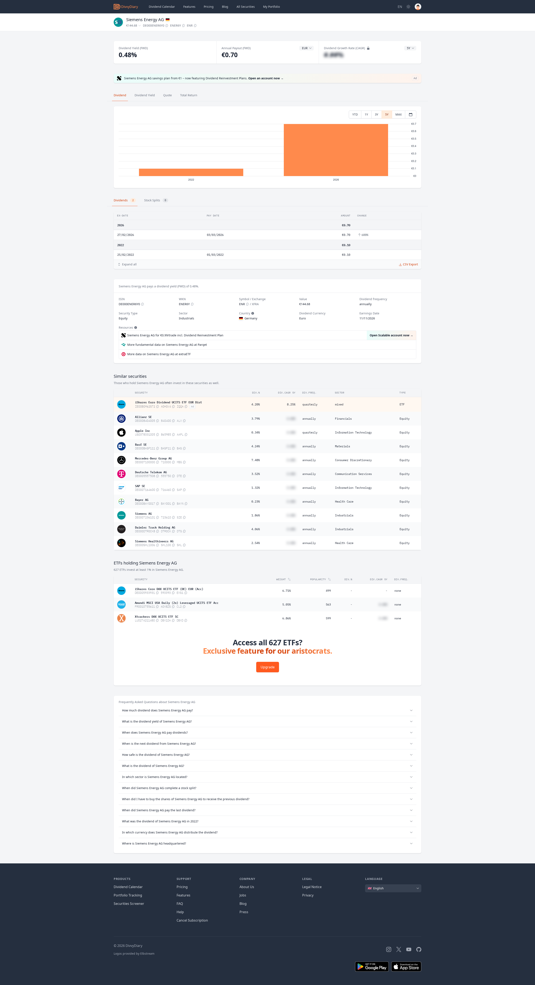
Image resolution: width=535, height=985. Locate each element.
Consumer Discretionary (353, 460)
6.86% (286, 618)
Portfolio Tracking (128, 895)
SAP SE (140, 485)
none (397, 591)
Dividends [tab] (124, 200)
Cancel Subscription (192, 920)
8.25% (291, 404)
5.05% (286, 604)
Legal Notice (312, 887)
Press (243, 912)
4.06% (255, 529)
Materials (342, 446)
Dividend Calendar (162, 7)
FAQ (180, 903)
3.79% (255, 418)
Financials (343, 418)
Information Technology (353, 432)
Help (180, 912)
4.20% (255, 404)
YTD (355, 114)
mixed (339, 404)
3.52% (255, 474)
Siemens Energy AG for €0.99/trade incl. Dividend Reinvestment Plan (175, 335)
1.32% (255, 488)
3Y (376, 114)
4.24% (255, 446)
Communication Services (353, 474)
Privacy (307, 895)
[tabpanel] (267, 147)
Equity (405, 418)
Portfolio (271, 7)
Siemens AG (143, 513)
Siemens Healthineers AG (154, 541)
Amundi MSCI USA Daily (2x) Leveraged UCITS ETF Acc (176, 602)
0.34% (255, 432)
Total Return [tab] (188, 95)
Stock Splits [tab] (155, 200)
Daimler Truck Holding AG (155, 527)
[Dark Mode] (408, 6)
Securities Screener (129, 903)
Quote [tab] (167, 95)
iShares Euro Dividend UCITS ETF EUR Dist (168, 402)
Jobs (242, 895)
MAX (398, 114)
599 (328, 618)
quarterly (309, 404)
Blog (243, 903)
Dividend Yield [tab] (145, 95)
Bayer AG (141, 499)
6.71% (286, 591)
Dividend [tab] (120, 95)
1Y (366, 114)
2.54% (255, 543)
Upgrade (268, 667)
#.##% (333, 54)
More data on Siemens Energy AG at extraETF (159, 354)
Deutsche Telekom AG (151, 472)
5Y (387, 114)
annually (309, 418)
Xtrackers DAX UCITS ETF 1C (156, 616)
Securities (246, 7)
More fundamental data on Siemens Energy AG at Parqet (167, 345)
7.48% (255, 460)
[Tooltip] (252, 313)
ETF (402, 404)
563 (328, 604)
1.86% (255, 515)
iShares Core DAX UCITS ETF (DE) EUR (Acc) (169, 588)
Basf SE (141, 444)
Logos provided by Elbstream (134, 953)
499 (328, 591)
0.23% (255, 501)
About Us (246, 887)
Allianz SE (143, 416)
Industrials (344, 515)
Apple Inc (142, 430)
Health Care (344, 501)
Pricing (209, 7)
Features (189, 7)
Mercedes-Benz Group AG (153, 458)
